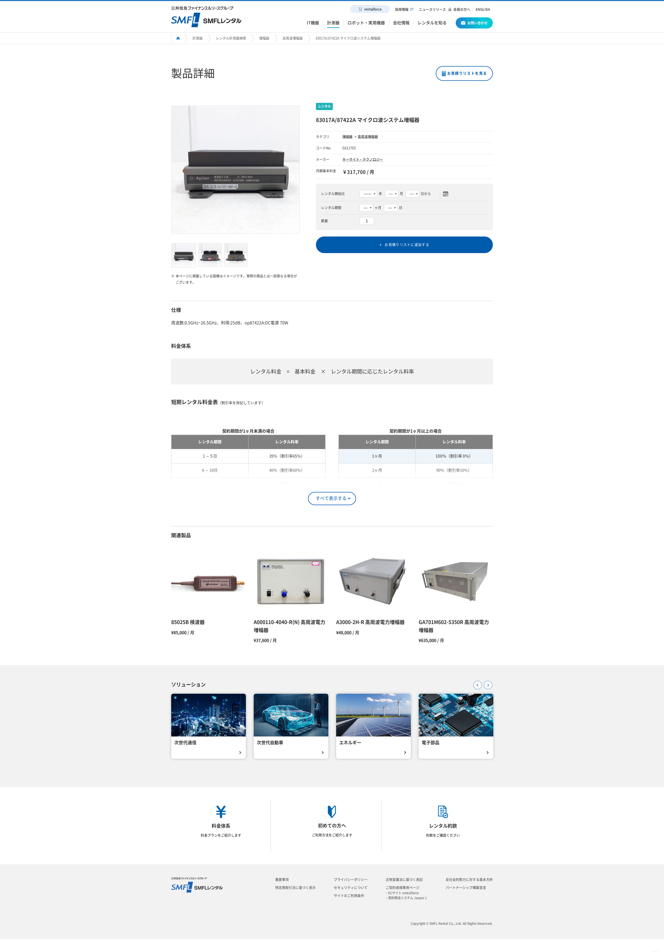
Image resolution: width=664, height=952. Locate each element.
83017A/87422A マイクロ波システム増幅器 (348, 38)
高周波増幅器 (292, 38)
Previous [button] (476, 683)
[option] (235, 169)
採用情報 (402, 9)
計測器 (197, 38)
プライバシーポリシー (351, 879)
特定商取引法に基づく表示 (295, 887)
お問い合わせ (477, 23)
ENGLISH (483, 9)
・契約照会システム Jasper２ (407, 897)
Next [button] (486, 683)
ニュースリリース (432, 9)
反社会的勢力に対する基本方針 (469, 879)
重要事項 (282, 879)
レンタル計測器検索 (231, 38)
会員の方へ (461, 9)
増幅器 (264, 38)
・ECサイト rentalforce (403, 892)
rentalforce (373, 9)
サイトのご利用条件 (349, 895)
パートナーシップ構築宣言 (466, 887)
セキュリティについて (351, 887)
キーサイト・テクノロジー (362, 159)
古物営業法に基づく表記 (404, 879)
